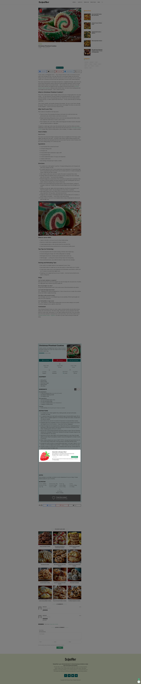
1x (75, 389)
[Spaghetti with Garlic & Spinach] (87, 34)
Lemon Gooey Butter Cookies (45, 600)
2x (77, 389)
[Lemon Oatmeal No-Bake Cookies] (74, 538)
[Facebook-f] (65, 675)
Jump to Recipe (60, 67)
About (99, 2)
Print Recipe (46, 360)
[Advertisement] (59, 57)
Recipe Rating (41, 630)
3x (79, 389)
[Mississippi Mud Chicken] (87, 43)
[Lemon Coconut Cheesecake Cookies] (74, 556)
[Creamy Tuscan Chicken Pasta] (87, 25)
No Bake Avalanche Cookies (74, 600)
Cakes (96, 62)
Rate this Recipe (74, 360)
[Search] (102, 2)
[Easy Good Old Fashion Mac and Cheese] (87, 17)
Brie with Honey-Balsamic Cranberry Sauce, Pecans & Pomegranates (97, 51)
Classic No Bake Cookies (45, 546)
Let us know (59, 498)
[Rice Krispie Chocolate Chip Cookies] (60, 556)
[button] (39, 353)
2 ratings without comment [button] (53, 624)
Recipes (74, 2)
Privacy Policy (93, 2)
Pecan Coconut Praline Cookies (59, 600)
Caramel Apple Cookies (45, 582)
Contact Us (80, 2)
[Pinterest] (76, 675)
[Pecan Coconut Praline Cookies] (60, 592)
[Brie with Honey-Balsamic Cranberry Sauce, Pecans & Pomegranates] (87, 52)
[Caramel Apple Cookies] (45, 574)
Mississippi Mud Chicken (97, 40)
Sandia (40, 47)
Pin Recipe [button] (60, 360)
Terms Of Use (86, 2)
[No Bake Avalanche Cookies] (74, 592)
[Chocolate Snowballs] (74, 574)
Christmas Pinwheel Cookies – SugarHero (46, 315)
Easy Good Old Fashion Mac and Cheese (97, 15)
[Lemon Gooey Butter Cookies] (45, 592)
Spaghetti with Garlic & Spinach (96, 32)
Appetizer (86, 62)
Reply (80, 615)
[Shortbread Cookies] (45, 556)
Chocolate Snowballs (74, 582)
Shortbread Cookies (45, 564)
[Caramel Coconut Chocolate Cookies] (60, 574)
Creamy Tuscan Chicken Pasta (97, 24)
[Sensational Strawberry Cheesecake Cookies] (60, 538)
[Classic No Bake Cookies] (45, 538)
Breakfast (91, 62)
